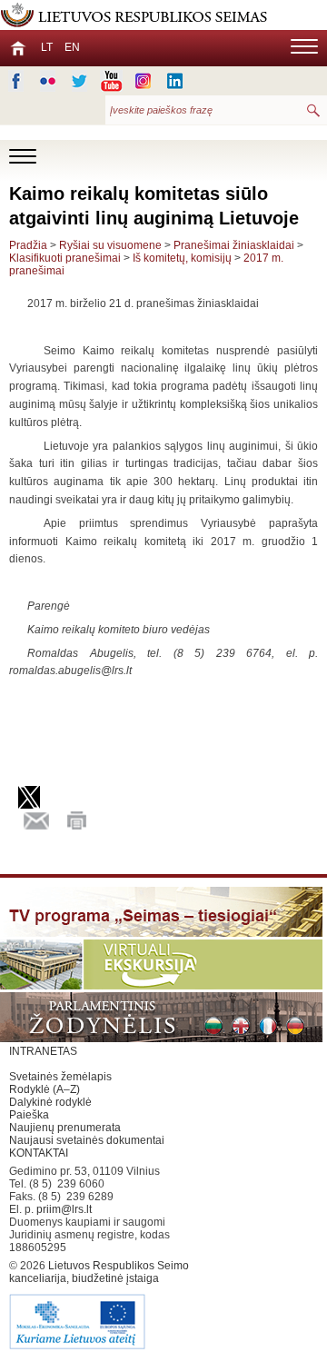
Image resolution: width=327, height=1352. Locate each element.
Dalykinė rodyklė (50, 1102)
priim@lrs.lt (64, 1209)
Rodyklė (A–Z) (44, 1089)
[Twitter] (79, 81)
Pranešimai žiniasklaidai (233, 245)
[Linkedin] (175, 81)
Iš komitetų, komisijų (182, 258)
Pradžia (28, 245)
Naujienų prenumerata (65, 1127)
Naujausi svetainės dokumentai (86, 1140)
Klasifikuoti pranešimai (65, 258)
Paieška (29, 1114)
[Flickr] (48, 81)
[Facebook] (16, 81)
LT (47, 47)
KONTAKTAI (38, 1153)
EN (72, 47)
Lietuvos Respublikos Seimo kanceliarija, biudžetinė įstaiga (99, 1272)
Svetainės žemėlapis (60, 1076)
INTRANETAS (43, 1051)
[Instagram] (143, 81)
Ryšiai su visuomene (110, 245)
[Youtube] (111, 81)
